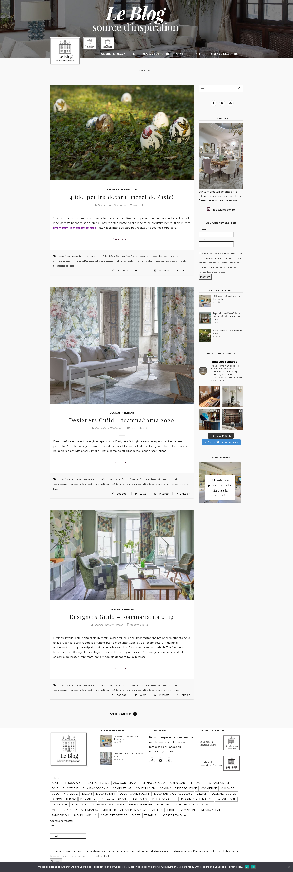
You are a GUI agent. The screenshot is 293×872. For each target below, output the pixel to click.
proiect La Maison (181, 810)
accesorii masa (79, 256)
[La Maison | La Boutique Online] (89, 43)
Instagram (222, 103)
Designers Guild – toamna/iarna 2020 (121, 420)
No (253, 866)
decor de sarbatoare (168, 256)
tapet (55, 489)
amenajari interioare (98, 479)
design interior (95, 484)
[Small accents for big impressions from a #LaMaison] (232, 396)
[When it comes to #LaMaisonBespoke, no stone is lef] (209, 396)
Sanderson (60, 815)
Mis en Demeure (141, 804)
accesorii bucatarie (67, 782)
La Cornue (60, 804)
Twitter (142, 270)
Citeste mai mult (121, 239)
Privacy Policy (235, 866)
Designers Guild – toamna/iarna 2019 (122, 616)
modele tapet (171, 484)
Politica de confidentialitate (212, 272)
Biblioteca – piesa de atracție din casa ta (220, 485)
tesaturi (150, 815)
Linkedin (184, 270)
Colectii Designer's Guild (133, 479)
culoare (227, 788)
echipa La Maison (113, 799)
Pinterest (163, 270)
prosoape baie (210, 810)
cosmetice (146, 256)
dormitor (87, 799)
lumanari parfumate (108, 804)
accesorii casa (63, 256)
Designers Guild (111, 484)
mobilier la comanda (191, 804)
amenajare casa (79, 479)
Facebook (121, 270)
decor (154, 256)
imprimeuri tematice (130, 484)
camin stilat (115, 479)
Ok (246, 866)
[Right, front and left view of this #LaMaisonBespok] (209, 419)
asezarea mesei (94, 256)
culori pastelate (153, 479)
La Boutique (87, 261)
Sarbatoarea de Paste (63, 265)
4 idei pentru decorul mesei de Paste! (122, 197)
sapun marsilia (179, 261)
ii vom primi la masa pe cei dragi (75, 227)
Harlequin (138, 799)
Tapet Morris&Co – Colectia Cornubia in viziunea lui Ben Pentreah (226, 316)
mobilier (109, 261)
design (71, 484)
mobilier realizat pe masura (157, 261)
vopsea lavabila (174, 815)
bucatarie (70, 788)
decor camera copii (135, 793)
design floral (81, 484)
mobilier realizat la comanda (129, 261)
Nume (202, 229)
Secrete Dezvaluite (122, 189)
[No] (288, 867)
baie (55, 788)
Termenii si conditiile (225, 267)
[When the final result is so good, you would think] (232, 419)
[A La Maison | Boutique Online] (231, 749)
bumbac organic (95, 788)
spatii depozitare (114, 815)
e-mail (202, 239)
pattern (183, 484)
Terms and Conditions (214, 866)
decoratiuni (58, 261)
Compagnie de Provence (128, 256)
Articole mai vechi (121, 713)
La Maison (99, 261)
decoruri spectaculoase (173, 793)
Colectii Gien (109, 256)
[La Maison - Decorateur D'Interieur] (65, 52)
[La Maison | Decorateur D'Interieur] (107, 43)
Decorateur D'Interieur (112, 205)
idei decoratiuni (72, 261)
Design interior (122, 412)
